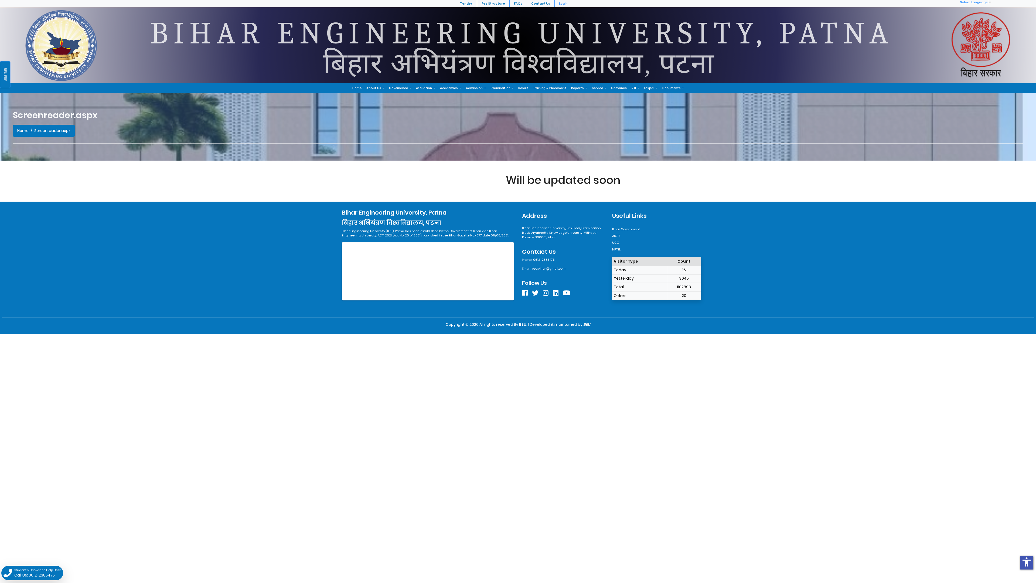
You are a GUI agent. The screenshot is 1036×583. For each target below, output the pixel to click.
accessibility (1026, 562)
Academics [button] (449, 88)
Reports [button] (578, 88)
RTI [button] (634, 88)
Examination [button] (501, 88)
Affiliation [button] (424, 88)
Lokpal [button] (649, 88)
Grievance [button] (619, 88)
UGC (615, 242)
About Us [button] (374, 88)
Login (563, 3)
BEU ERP (5, 75)
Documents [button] (671, 88)
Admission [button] (474, 88)
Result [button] (523, 88)
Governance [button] (399, 88)
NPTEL (616, 249)
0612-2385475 (543, 259)
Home (23, 130)
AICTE (616, 236)
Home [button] (357, 88)
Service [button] (598, 88)
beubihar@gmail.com (548, 268)
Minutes (5, 44)
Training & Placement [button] (549, 88)
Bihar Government (626, 229)
